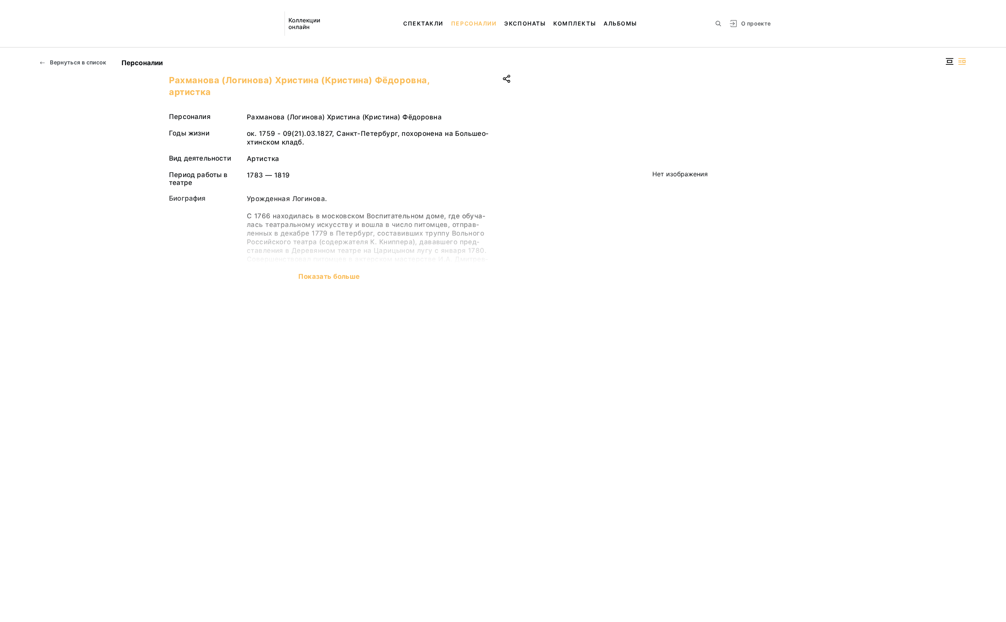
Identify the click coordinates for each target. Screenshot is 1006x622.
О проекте (756, 23)
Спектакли (423, 23)
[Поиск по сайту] (718, 23)
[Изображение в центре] (949, 61)
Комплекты (574, 23)
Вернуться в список (77, 62)
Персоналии (473, 23)
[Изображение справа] (962, 61)
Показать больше (329, 276)
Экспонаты (524, 23)
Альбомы (620, 23)
